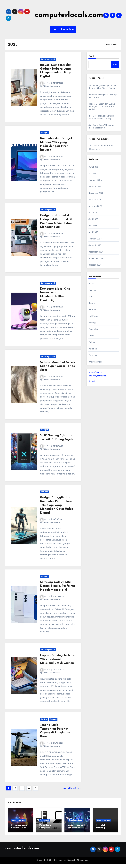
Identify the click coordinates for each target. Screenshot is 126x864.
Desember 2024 (95, 252)
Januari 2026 (94, 186)
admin (47, 83)
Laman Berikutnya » (72, 788)
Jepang (53, 719)
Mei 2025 (92, 226)
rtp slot (91, 381)
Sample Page (67, 29)
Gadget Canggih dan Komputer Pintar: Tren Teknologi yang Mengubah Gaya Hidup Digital (56, 505)
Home (55, 29)
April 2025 (93, 232)
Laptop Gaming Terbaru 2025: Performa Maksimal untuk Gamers (57, 659)
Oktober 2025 (94, 199)
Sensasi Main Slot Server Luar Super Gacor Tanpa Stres (57, 366)
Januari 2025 (94, 245)
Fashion (92, 290)
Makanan (92, 349)
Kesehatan (93, 329)
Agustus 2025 (95, 206)
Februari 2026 (95, 180)
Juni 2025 (93, 219)
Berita (44, 719)
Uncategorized (48, 59)
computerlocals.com (69, 15)
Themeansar (82, 860)
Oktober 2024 (94, 265)
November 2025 (95, 193)
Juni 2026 (93, 167)
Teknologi (92, 355)
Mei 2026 (92, 173)
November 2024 (96, 258)
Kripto (91, 336)
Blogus (70, 860)
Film (90, 296)
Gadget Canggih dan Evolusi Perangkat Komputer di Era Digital (101, 106)
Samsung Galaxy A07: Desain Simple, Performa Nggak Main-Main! (57, 586)
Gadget (44, 133)
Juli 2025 (92, 213)
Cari (91, 56)
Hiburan (44, 492)
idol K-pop (93, 316)
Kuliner (91, 342)
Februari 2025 (95, 239)
